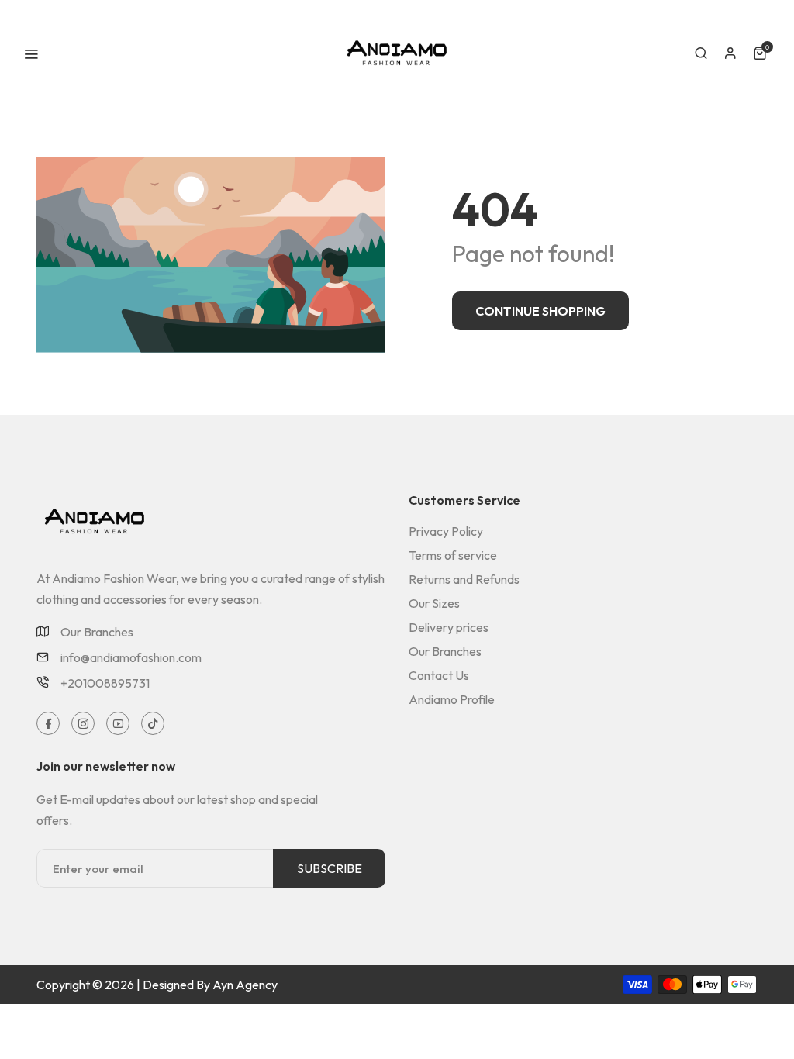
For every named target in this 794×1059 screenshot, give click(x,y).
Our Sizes (434, 603)
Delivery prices (448, 627)
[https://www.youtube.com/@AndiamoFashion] (118, 723)
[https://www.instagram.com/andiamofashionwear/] (83, 723)
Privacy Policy (446, 531)
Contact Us (439, 675)
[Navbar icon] (31, 53)
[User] (730, 53)
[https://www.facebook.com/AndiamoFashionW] (48, 723)
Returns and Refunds (464, 579)
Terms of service (453, 555)
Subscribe (329, 868)
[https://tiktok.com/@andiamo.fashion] (153, 723)
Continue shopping (540, 311)
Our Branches (96, 632)
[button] (701, 53)
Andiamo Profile (452, 699)
